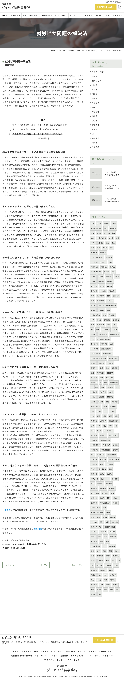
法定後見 (103, 421)
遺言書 (94, 85)
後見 (116, 416)
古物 (117, 238)
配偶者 (93, 575)
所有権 (100, 560)
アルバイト (94, 349)
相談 (92, 589)
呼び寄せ (94, 570)
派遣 (104, 416)
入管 (92, 551)
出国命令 (112, 488)
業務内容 (94, 498)
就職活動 (116, 296)
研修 (110, 262)
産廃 (99, 594)
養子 (105, 382)
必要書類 (101, 310)
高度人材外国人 (105, 498)
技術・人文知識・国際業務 (107, 305)
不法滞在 (94, 252)
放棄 (102, 387)
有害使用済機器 (96, 228)
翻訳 (101, 464)
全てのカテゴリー (99, 72)
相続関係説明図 (109, 527)
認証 (104, 426)
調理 (98, 416)
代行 (92, 411)
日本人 (99, 411)
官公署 (105, 406)
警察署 (111, 238)
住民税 (93, 469)
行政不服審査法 (105, 440)
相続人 (108, 512)
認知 (108, 325)
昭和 (99, 536)
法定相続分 (114, 382)
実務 (116, 426)
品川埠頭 (94, 435)
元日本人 (94, 532)
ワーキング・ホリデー (98, 262)
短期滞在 (103, 570)
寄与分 (117, 276)
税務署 (106, 272)
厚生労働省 (102, 469)
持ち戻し (110, 281)
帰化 (94, 133)
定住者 (111, 570)
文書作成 (95, 125)
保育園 (105, 517)
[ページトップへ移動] (119, 640)
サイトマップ (73, 660)
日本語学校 (94, 344)
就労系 (99, 223)
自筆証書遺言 (107, 354)
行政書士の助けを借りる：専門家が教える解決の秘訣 (37, 133)
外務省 (93, 276)
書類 (107, 522)
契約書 (94, 142)
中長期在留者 (95, 315)
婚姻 (96, 387)
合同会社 (103, 392)
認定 (104, 507)
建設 (101, 378)
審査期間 (109, 257)
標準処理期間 (105, 450)
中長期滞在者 (95, 546)
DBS (110, 426)
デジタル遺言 (113, 358)
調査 (111, 589)
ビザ (98, 551)
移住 (101, 522)
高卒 (105, 536)
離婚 (107, 402)
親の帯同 (94, 503)
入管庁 (114, 329)
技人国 (93, 305)
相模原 (112, 580)
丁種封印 (110, 363)
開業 (108, 296)
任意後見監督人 (114, 421)
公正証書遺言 (95, 354)
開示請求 (115, 479)
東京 (104, 551)
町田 (105, 580)
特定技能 (95, 111)
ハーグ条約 (109, 464)
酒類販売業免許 (96, 272)
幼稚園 (112, 517)
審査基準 (103, 252)
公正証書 (115, 368)
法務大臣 (94, 474)
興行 (101, 541)
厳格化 (112, 267)
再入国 (109, 286)
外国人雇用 (100, 373)
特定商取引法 (114, 334)
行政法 (115, 445)
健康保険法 (100, 296)
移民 (108, 310)
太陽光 (100, 276)
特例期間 (94, 291)
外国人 (93, 594)
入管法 (102, 286)
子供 (92, 426)
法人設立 (95, 76)
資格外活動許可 (106, 349)
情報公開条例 (95, 445)
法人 (117, 589)
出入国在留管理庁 (97, 257)
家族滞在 (110, 397)
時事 (92, 296)
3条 (119, 560)
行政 (98, 426)
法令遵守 (101, 397)
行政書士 (94, 585)
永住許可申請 (95, 507)
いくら (99, 580)
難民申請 (109, 483)
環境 (92, 233)
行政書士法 (100, 455)
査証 (113, 272)
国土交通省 (109, 378)
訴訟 (92, 455)
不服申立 (94, 440)
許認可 (94, 89)
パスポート (94, 479)
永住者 (94, 120)
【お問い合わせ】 (33, 544)
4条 (92, 565)
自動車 (94, 98)
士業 (101, 368)
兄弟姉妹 (112, 315)
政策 (104, 315)
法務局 (109, 474)
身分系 (100, 243)
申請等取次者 (101, 238)
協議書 (94, 116)
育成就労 (95, 102)
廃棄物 (114, 223)
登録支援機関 (111, 455)
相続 (94, 107)
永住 (92, 556)
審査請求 (95, 138)
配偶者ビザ (96, 80)
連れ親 (116, 565)
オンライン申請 (109, 233)
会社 (117, 387)
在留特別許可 (95, 406)
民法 (92, 339)
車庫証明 (101, 363)
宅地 (107, 560)
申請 (98, 248)
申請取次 (94, 459)
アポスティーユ (114, 459)
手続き (115, 585)
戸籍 (92, 325)
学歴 (110, 416)
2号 (114, 325)
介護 (97, 329)
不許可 (105, 248)
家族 (105, 575)
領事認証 (94, 464)
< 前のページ (9, 565)
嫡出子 (99, 320)
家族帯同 (105, 493)
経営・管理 (106, 445)
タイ (105, 411)
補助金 (94, 94)
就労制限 (94, 541)
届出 (105, 228)
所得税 (93, 397)
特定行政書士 (113, 435)
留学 (92, 301)
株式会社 (94, 392)
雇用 (110, 469)
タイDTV (94, 522)
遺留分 (93, 281)
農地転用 (100, 556)
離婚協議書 (100, 325)
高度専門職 (100, 301)
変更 (113, 243)
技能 (92, 416)
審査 (111, 248)
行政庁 (115, 450)
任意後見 (94, 421)
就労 (92, 373)
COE (104, 546)
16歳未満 (114, 522)
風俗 (107, 541)
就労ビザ (94, 286)
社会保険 (103, 291)
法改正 (93, 536)
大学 (111, 344)
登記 (105, 589)
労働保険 (112, 291)
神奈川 (93, 243)
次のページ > (77, 565)
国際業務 (112, 546)
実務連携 (103, 459)
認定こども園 (95, 517)
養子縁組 (116, 320)
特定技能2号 (95, 493)
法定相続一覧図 (96, 527)
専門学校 (104, 344)
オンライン (106, 329)
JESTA (99, 431)
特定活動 (99, 565)
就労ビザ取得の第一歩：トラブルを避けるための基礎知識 (39, 125)
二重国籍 (112, 532)
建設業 (94, 129)
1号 (92, 329)
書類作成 (113, 406)
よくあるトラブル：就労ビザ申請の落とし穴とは (35, 129)
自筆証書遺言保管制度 (98, 358)
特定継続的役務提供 (103, 339)
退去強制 (100, 483)
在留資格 (95, 147)
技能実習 (115, 402)
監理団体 (113, 536)
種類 (92, 223)
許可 (92, 431)
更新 (92, 248)
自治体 (99, 233)
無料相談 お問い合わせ (105, 7)
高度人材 (110, 301)
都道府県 (113, 228)
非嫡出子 (107, 320)
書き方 (117, 551)
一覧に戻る (43, 565)
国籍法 (102, 474)
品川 (110, 551)
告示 (99, 575)
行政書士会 (94, 267)
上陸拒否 (103, 488)
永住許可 (94, 382)
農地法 (108, 556)
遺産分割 (101, 281)
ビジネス (94, 378)
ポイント (116, 498)
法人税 (111, 392)
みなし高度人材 (105, 503)
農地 (113, 560)
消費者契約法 (102, 334)
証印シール (105, 479)
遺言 (107, 368)
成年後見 (103, 532)
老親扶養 (108, 565)
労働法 (106, 223)
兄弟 (92, 320)
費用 (92, 580)
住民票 (93, 402)
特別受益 (109, 276)
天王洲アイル (108, 431)
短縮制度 (94, 488)
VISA (92, 238)
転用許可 (116, 556)
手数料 (115, 503)
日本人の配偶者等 (97, 512)
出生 (92, 483)
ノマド (112, 411)
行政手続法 (94, 450)
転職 (112, 493)
